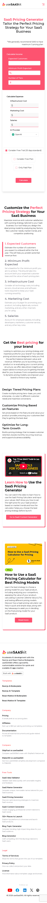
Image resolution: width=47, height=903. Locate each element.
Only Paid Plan (25, 168)
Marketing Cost (17, 111)
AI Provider (15, 130)
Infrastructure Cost (18, 101)
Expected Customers (17, 59)
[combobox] (24, 134)
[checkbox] (6, 150)
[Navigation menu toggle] (43, 4)
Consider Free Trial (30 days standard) (25, 150)
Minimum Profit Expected (19, 68)
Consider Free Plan (25, 159)
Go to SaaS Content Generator (23, 517)
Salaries (13, 120)
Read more (23, 620)
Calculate (23, 180)
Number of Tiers (15, 78)
